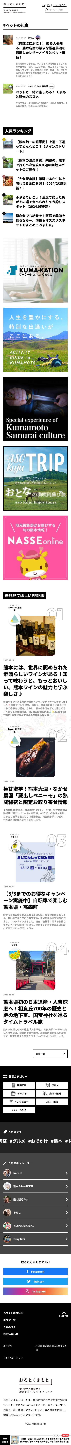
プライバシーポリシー (14, 1357)
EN (48, 5)
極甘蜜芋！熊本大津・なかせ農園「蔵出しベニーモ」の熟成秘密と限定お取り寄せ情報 (35, 795)
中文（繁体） (60, 5)
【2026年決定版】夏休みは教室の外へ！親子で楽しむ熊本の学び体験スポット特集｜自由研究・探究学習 (44, 1440)
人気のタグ (9, 1327)
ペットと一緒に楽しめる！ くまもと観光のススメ (41, 94)
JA (43, 5)
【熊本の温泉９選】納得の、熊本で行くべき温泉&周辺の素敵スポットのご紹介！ (40, 165)
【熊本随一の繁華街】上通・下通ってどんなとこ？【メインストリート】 (40, 146)
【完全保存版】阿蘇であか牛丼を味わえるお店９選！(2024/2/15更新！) (41, 183)
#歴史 (62, 1141)
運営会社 (7, 1345)
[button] (54, 1435)
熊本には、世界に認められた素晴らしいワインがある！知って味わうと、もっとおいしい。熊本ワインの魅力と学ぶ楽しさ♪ (35, 680)
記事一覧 (40, 1053)
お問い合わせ (10, 1334)
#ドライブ (44, 1141)
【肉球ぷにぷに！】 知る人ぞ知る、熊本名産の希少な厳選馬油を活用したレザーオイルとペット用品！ (40, 50)
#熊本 (25, 1141)
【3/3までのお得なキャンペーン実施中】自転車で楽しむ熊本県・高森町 (35, 900)
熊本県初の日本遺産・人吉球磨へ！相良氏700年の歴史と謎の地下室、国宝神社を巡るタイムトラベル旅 (35, 1011)
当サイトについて (13, 1313)
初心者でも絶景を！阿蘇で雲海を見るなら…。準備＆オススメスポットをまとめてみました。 (40, 220)
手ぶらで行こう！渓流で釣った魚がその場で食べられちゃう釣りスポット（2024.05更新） (40, 202)
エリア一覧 (9, 1320)
